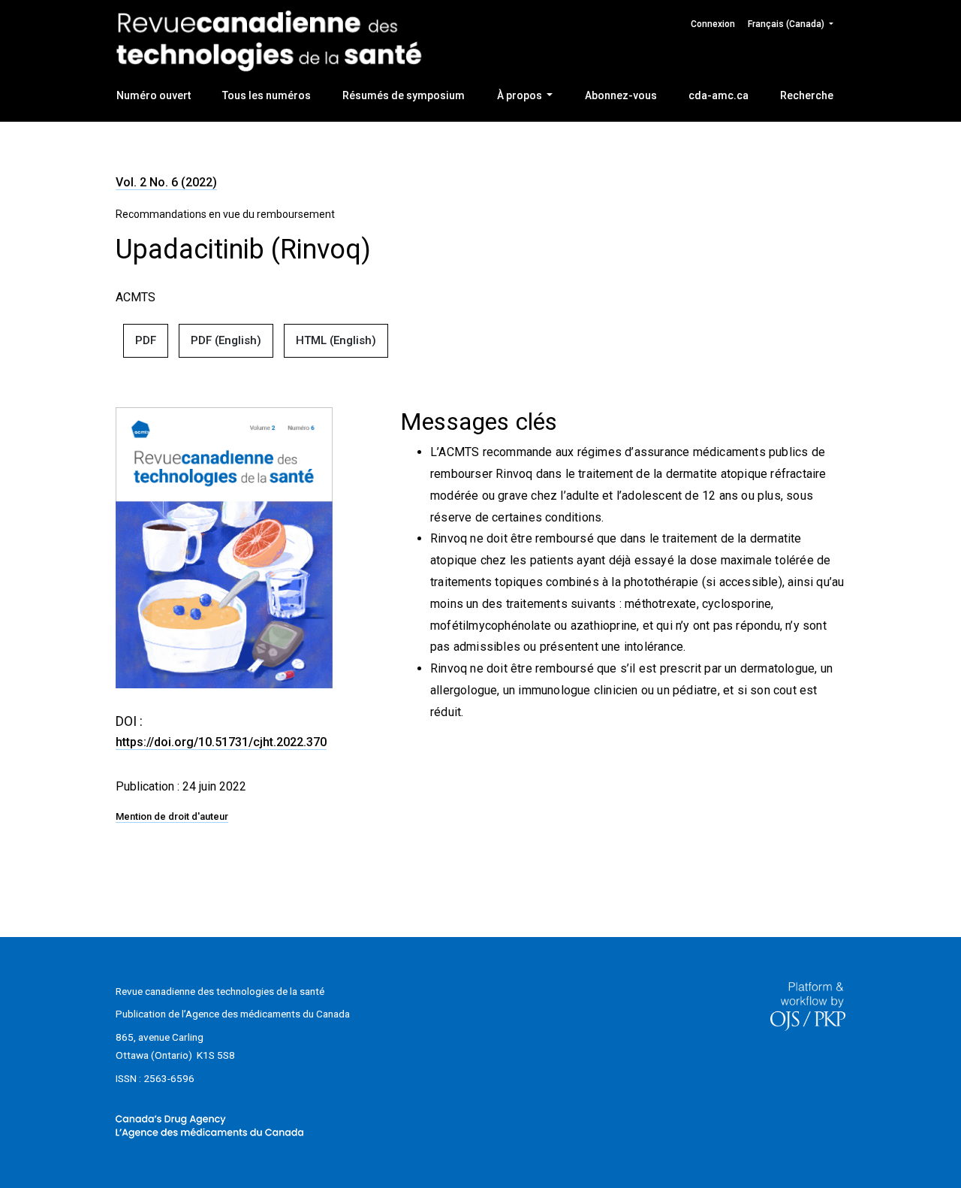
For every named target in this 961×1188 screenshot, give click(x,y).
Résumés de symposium (403, 95)
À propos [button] (520, 95)
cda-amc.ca (718, 95)
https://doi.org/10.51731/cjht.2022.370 (221, 742)
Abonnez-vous (621, 95)
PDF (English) (226, 340)
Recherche (806, 95)
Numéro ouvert (153, 95)
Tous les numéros (266, 95)
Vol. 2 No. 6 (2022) (166, 182)
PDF (145, 340)
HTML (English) (336, 340)
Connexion (713, 24)
